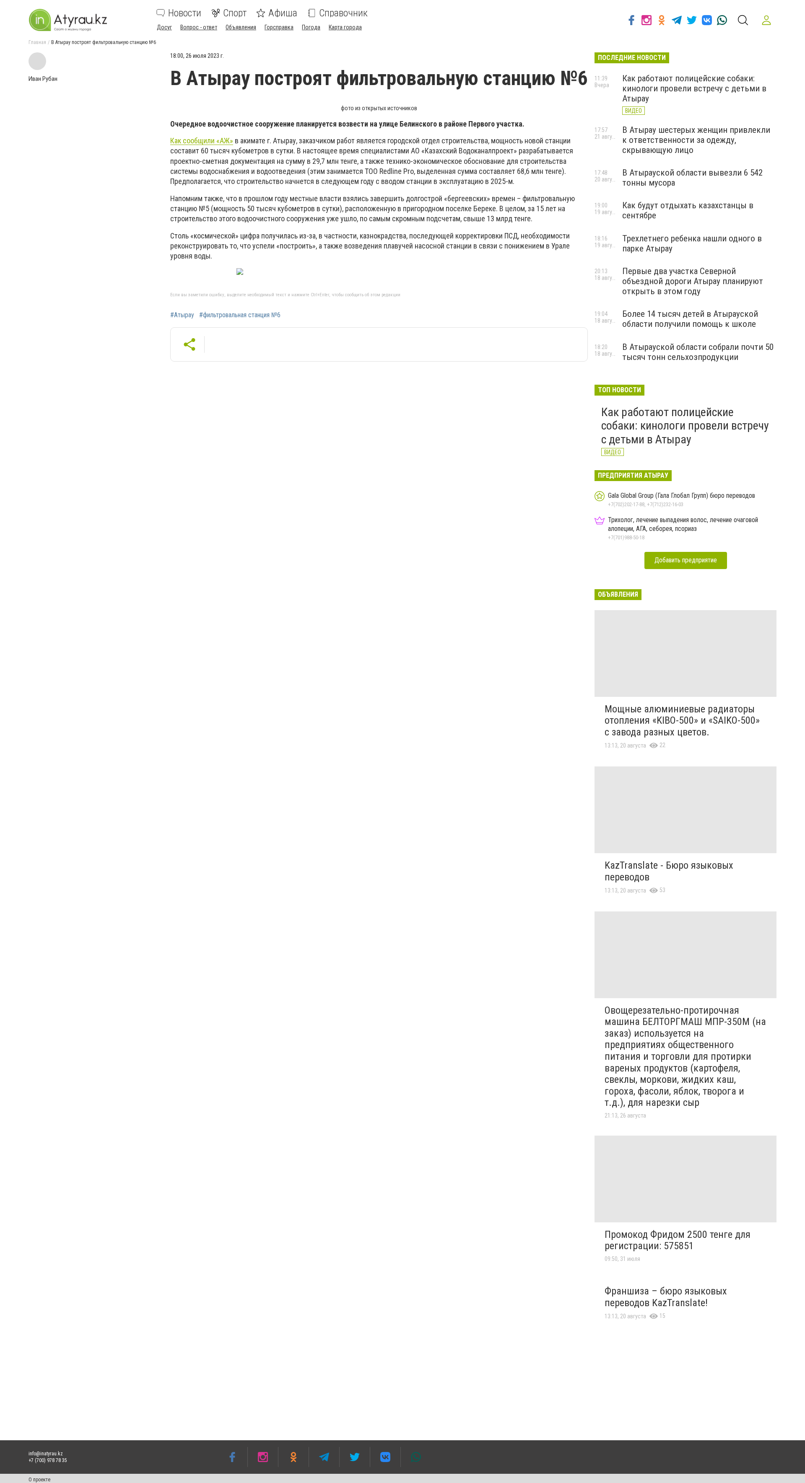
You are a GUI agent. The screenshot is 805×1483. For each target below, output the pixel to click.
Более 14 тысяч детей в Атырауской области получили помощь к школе (690, 319)
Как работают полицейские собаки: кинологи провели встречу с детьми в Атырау (694, 88)
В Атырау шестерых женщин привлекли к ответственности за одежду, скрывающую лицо (696, 140)
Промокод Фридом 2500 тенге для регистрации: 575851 (677, 1240)
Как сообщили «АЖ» (201, 140)
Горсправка (279, 27)
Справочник (343, 13)
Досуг (164, 27)
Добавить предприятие (685, 560)
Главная (37, 42)
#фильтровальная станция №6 (239, 315)
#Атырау (182, 315)
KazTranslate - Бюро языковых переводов (669, 871)
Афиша (282, 13)
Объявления (241, 27)
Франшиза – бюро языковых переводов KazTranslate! (666, 1297)
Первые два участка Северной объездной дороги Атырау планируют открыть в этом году (692, 281)
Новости (184, 13)
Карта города (345, 27)
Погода (311, 27)
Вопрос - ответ (198, 27)
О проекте (39, 1480)
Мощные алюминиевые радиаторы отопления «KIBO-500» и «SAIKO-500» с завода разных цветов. (682, 720)
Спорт (235, 13)
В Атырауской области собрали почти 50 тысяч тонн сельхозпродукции (698, 352)
